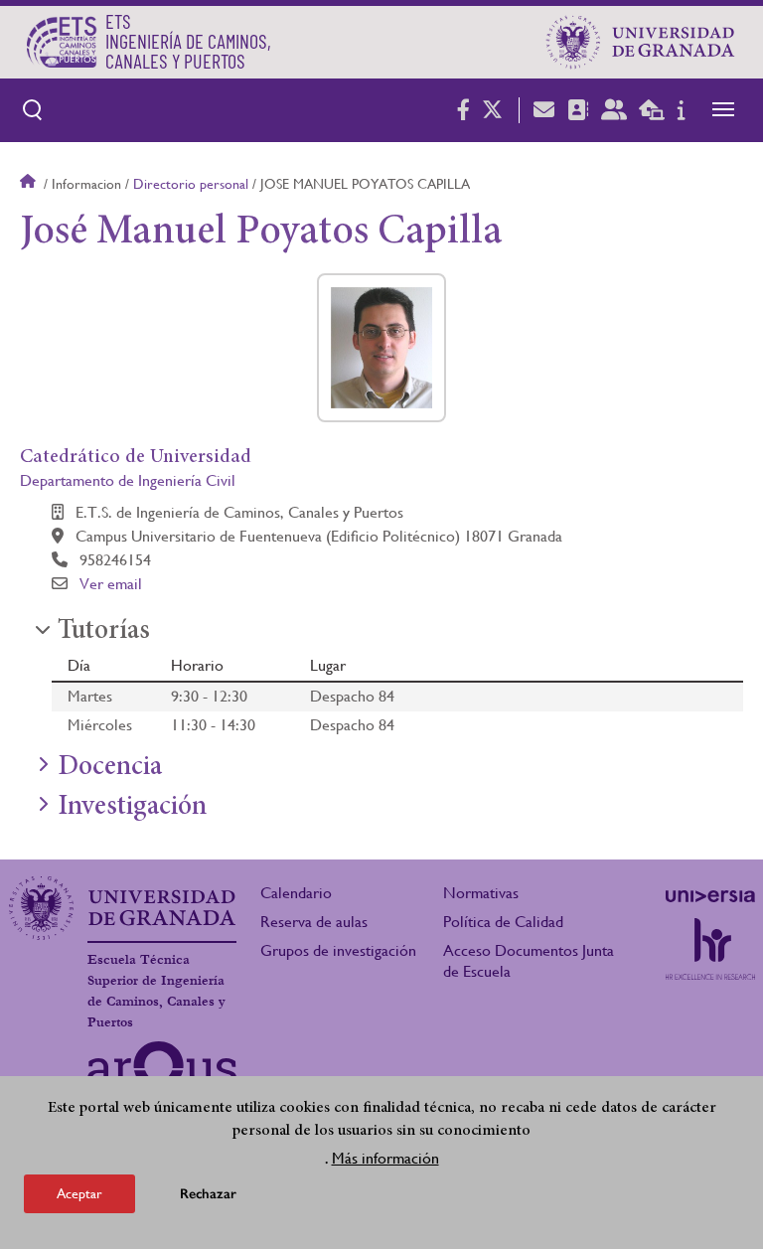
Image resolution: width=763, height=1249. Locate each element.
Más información (385, 1158)
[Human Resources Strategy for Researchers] (710, 949)
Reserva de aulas (314, 921)
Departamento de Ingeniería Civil (127, 480)
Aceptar (79, 1193)
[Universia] (710, 896)
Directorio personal (190, 184)
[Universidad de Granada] (640, 42)
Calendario (296, 892)
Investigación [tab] (132, 808)
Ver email (110, 583)
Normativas (481, 892)
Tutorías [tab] (104, 632)
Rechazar (208, 1193)
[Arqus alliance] (161, 1073)
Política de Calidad (503, 921)
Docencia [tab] (110, 768)
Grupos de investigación (338, 950)
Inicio (30, 184)
